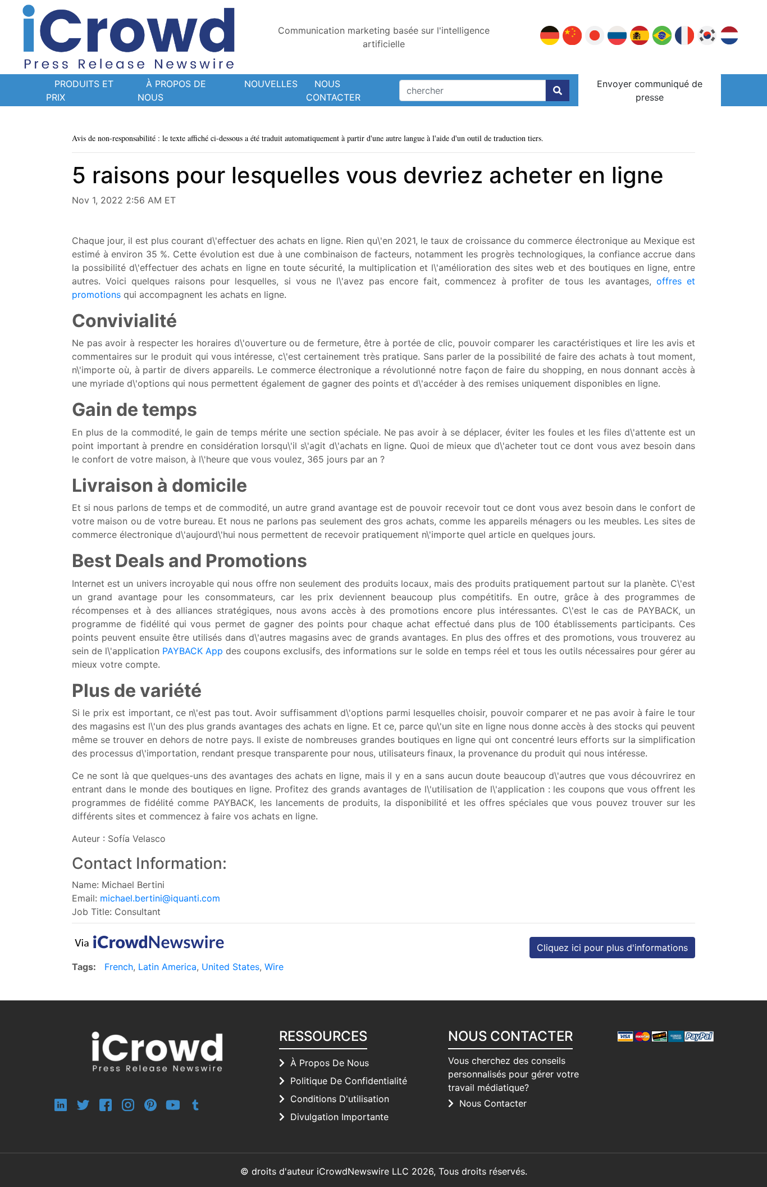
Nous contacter (333, 90)
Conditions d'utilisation (339, 1098)
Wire (274, 966)
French (118, 966)
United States (230, 966)
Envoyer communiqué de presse (649, 90)
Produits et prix (79, 90)
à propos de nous (329, 1062)
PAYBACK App (192, 650)
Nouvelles (271, 83)
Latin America (167, 966)
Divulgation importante (339, 1116)
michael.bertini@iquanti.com (160, 898)
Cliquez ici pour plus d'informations (612, 947)
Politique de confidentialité (348, 1080)
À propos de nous (172, 90)
